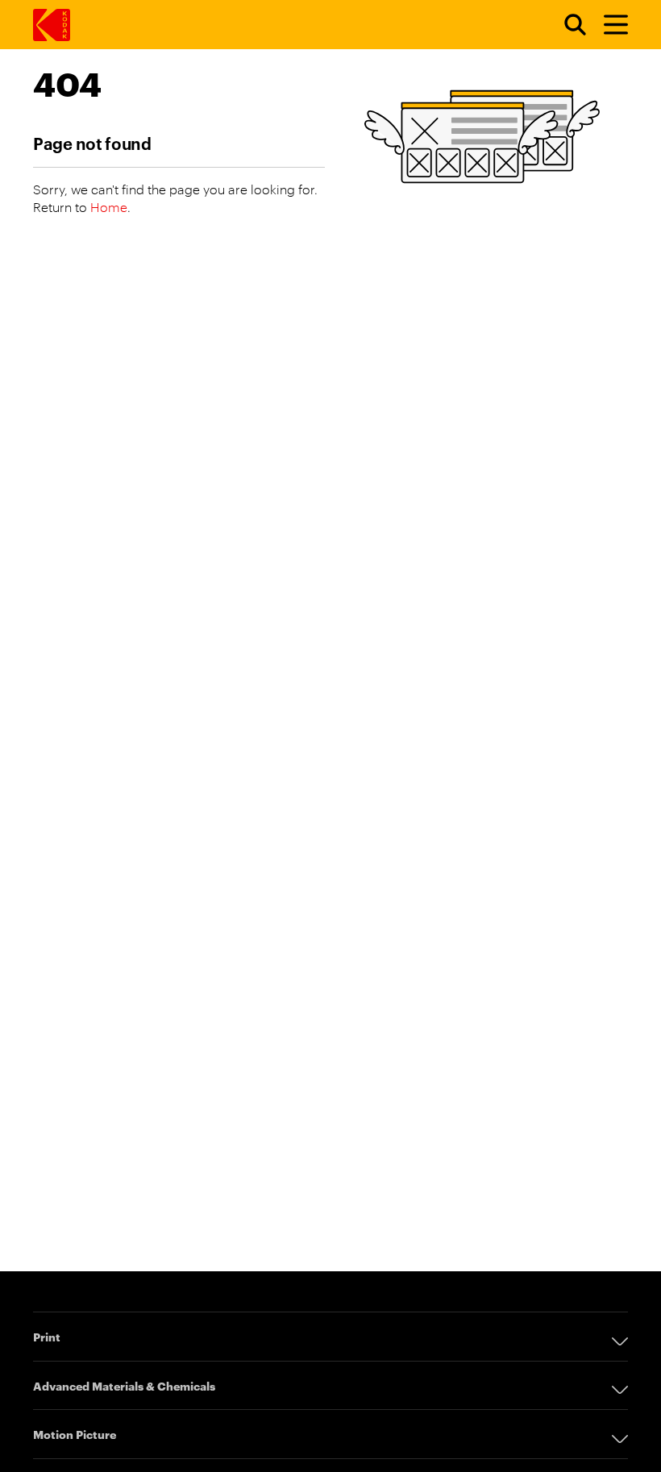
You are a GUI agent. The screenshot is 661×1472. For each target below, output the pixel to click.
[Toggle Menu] (608, 25)
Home (108, 206)
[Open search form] (566, 25)
